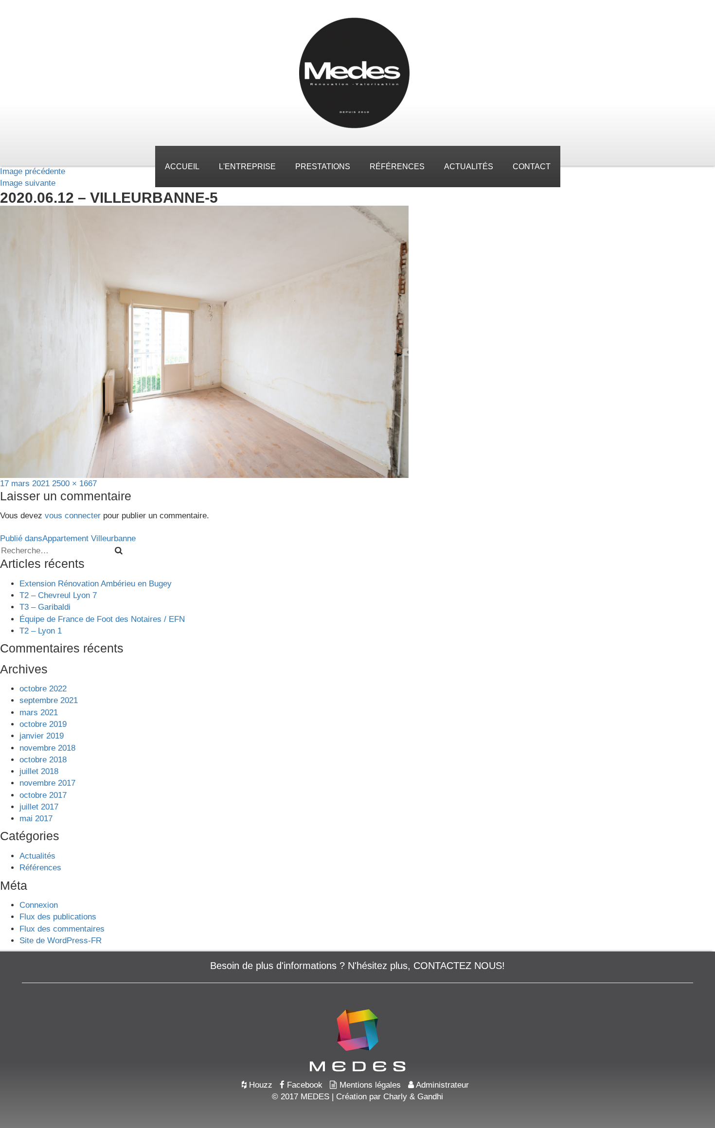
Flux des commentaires (62, 929)
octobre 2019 (43, 724)
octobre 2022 (43, 688)
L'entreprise (247, 166)
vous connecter (73, 515)
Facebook (303, 1085)
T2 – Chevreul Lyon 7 (58, 595)
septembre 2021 (48, 700)
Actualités (468, 166)
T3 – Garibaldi (45, 607)
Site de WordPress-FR (60, 940)
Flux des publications (57, 916)
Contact (532, 166)
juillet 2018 (38, 771)
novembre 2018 (47, 748)
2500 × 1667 (74, 483)
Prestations (322, 166)
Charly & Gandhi (413, 1096)
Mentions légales (369, 1085)
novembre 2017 (47, 783)
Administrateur (441, 1085)
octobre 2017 (43, 795)
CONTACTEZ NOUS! (459, 965)
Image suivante (27, 183)
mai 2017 (36, 818)
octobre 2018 (43, 759)
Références (397, 166)
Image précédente (32, 171)
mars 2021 (38, 712)
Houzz (259, 1085)
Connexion (38, 905)
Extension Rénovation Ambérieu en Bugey (95, 583)
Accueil (182, 166)
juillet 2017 (38, 806)
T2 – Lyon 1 (40, 630)
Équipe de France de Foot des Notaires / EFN (102, 619)
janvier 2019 (41, 735)
